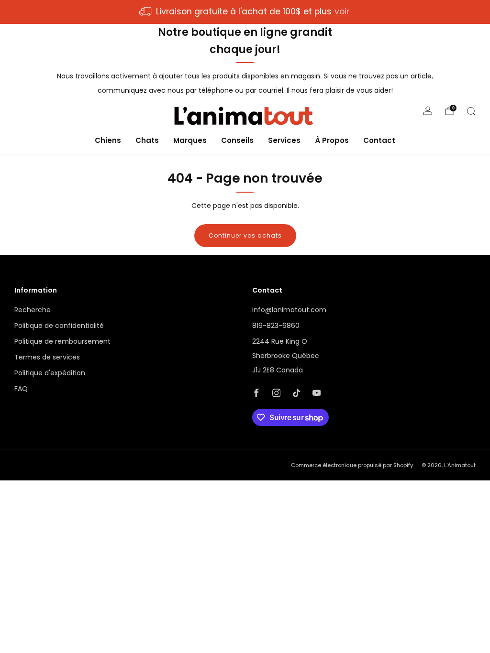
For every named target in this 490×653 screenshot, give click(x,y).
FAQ (21, 388)
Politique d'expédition (49, 373)
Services (284, 140)
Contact (379, 140)
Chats (147, 140)
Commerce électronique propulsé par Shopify (352, 465)
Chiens (108, 140)
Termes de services (47, 357)
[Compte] (428, 111)
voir (341, 11)
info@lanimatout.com (289, 310)
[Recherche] (471, 111)
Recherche (32, 310)
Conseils (237, 140)
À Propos (332, 140)
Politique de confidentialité (59, 325)
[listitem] (244, 12)
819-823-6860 (276, 325)
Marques (190, 140)
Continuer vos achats (245, 235)
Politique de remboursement (62, 341)
